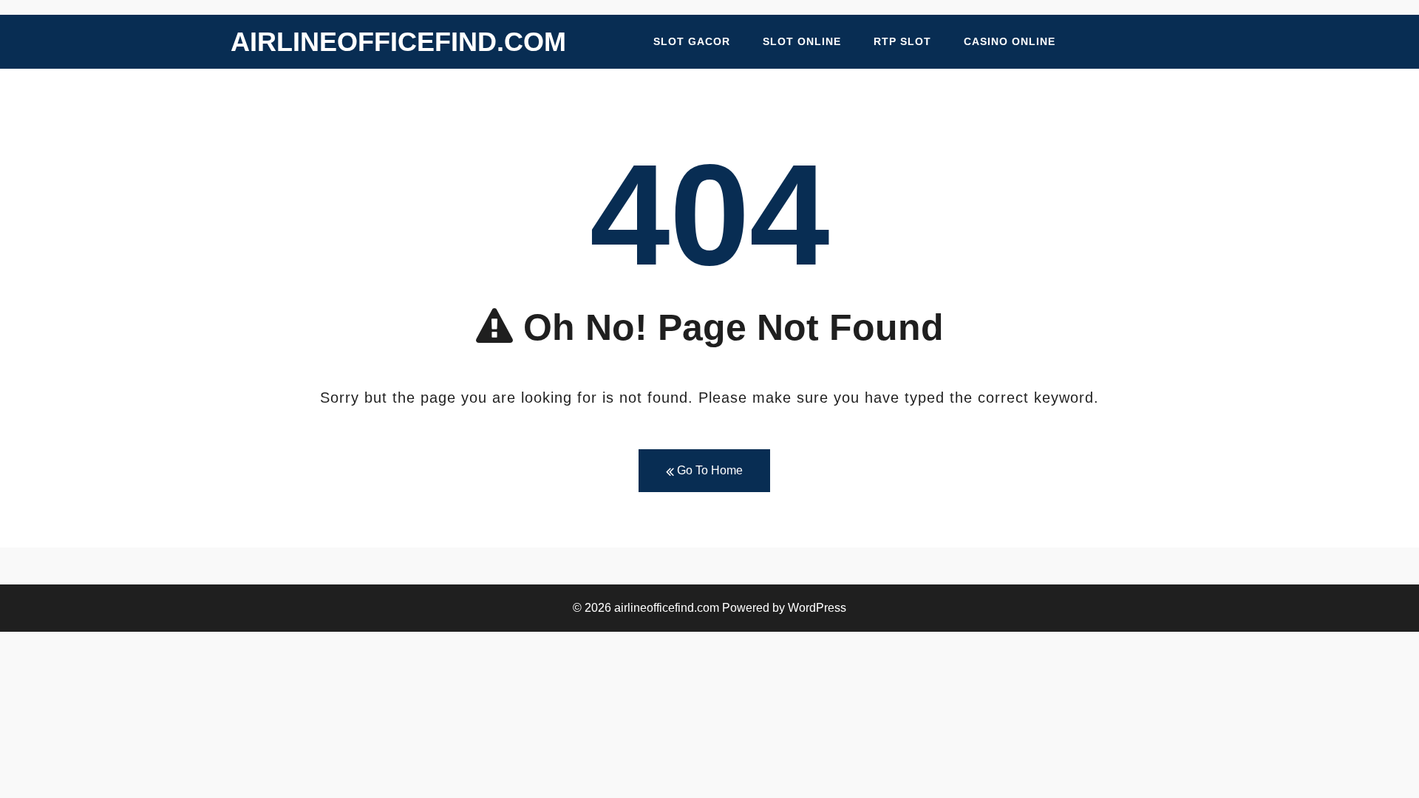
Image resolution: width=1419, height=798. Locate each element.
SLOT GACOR (691, 41)
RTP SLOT (902, 41)
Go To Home (708, 470)
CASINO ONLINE (1009, 41)
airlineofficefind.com (398, 42)
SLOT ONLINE (802, 41)
